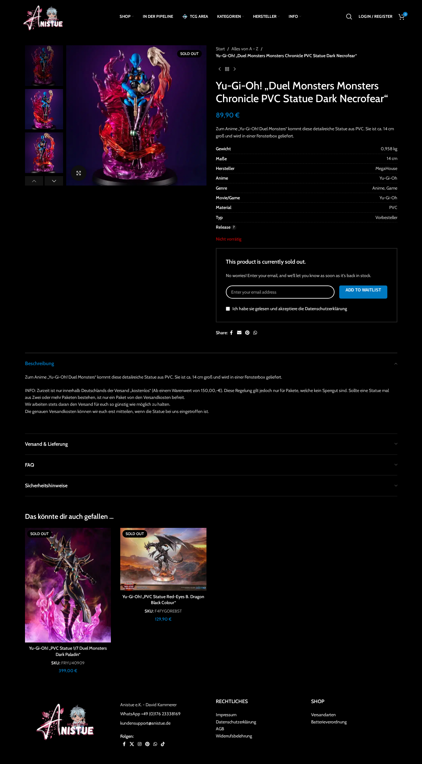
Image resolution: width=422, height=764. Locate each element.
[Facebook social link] (231, 333)
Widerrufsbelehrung (234, 736)
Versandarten (323, 714)
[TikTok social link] (162, 744)
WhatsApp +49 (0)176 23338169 (150, 714)
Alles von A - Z (244, 49)
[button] (34, 181)
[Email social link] (239, 333)
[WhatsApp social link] (255, 333)
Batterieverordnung (329, 722)
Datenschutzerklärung (326, 308)
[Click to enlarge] (79, 173)
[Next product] (234, 69)
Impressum (226, 714)
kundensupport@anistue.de (145, 723)
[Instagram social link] (139, 744)
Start (220, 49)
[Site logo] (45, 16)
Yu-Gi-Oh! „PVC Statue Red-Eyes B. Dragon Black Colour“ (163, 600)
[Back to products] (227, 69)
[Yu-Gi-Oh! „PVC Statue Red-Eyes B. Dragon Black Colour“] (163, 559)
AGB (220, 729)
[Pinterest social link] (247, 333)
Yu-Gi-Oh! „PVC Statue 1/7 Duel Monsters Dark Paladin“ (68, 651)
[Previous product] (219, 69)
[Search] (349, 16)
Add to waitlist (363, 290)
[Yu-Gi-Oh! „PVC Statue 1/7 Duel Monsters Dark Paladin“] (68, 585)
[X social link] (132, 744)
